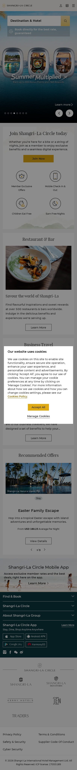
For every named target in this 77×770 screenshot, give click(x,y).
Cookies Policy (17, 396)
